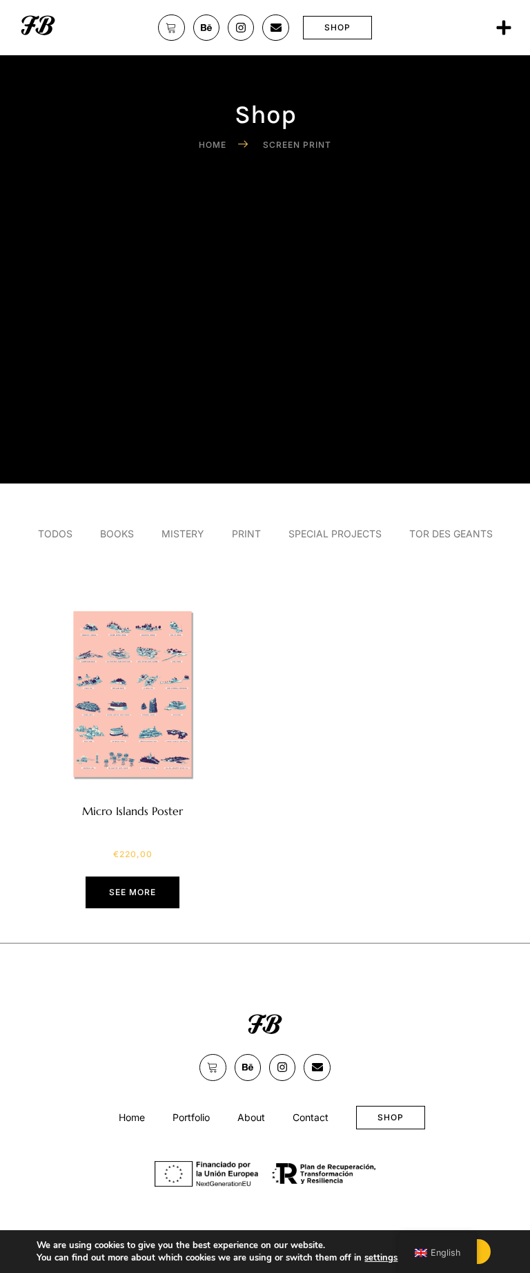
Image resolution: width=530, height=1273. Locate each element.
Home (132, 1117)
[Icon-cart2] (171, 28)
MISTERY (182, 533)
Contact (310, 1117)
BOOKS (117, 533)
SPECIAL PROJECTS (335, 533)
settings (381, 1258)
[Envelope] (275, 28)
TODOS (55, 533)
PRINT (246, 533)
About (251, 1117)
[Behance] (206, 28)
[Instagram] (241, 28)
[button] (503, 27)
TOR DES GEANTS (451, 533)
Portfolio (191, 1117)
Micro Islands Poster (132, 811)
